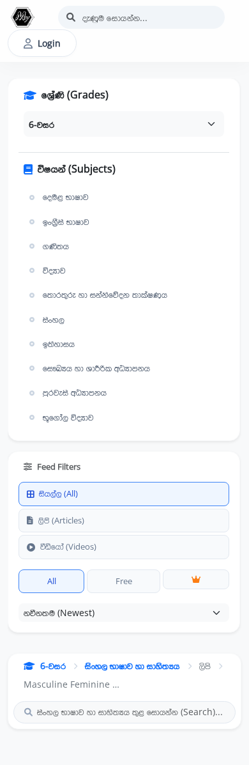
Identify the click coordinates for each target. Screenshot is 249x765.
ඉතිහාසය (59, 344)
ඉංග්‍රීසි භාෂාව (66, 222)
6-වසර (53, 666)
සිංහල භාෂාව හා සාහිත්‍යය (132, 666)
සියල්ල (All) (58, 493)
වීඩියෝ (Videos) (68, 546)
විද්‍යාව (54, 270)
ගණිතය (56, 246)
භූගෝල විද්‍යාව (68, 417)
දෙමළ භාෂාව (66, 197)
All (51, 581)
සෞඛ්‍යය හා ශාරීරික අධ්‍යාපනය (96, 368)
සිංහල (53, 319)
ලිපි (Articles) (61, 520)
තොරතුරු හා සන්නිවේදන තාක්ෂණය (105, 294)
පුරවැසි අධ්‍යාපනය (75, 392)
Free (124, 581)
